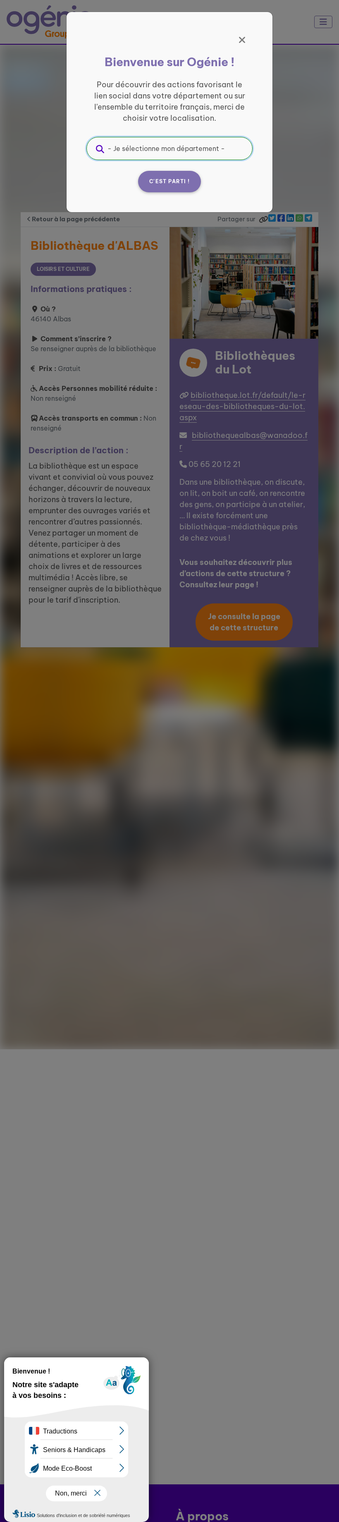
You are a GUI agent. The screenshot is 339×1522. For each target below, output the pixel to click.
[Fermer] (242, 40)
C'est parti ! (169, 181)
